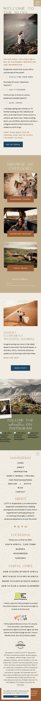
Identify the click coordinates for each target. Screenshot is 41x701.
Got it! (16, 696)
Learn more (24, 693)
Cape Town (29, 544)
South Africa (13, 544)
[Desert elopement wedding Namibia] (21, 313)
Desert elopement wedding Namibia (19, 336)
